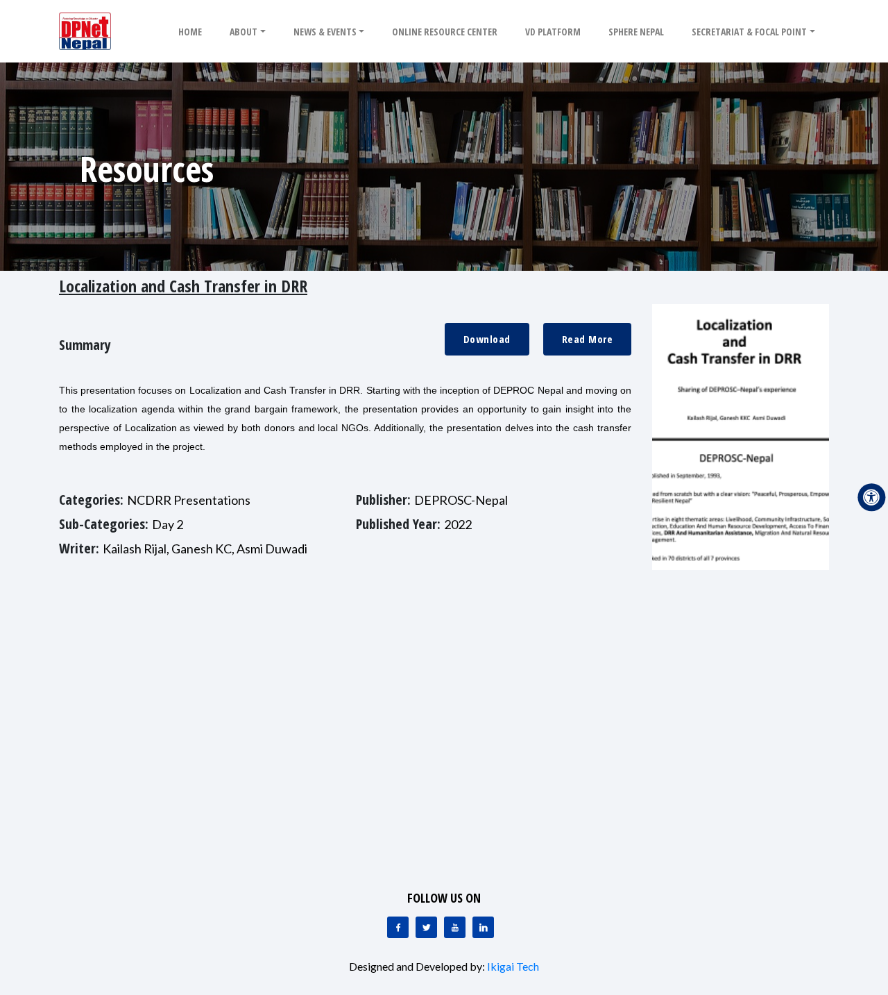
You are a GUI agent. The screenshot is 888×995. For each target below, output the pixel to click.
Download (487, 339)
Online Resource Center (444, 31)
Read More (587, 339)
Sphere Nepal (636, 31)
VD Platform (553, 31)
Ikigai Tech (513, 966)
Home (190, 31)
